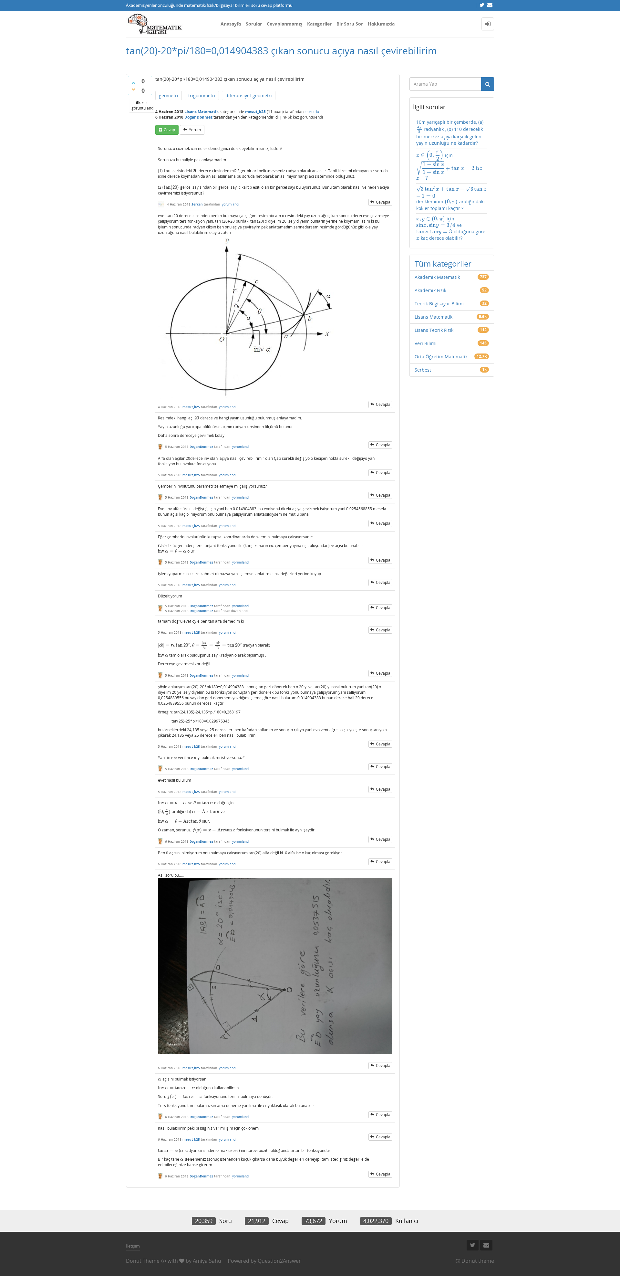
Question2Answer (279, 1260)
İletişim (133, 1246)
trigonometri (201, 95)
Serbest (423, 370)
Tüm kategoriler (443, 263)
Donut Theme (143, 1260)
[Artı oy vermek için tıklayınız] (133, 82)
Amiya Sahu (207, 1260)
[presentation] (167, 171)
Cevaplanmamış (284, 24)
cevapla (383, 202)
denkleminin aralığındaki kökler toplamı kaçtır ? (451, 198)
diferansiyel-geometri (248, 95)
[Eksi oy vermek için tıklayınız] (133, 89)
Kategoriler (319, 24)
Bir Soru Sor (349, 24)
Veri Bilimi (426, 343)
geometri (168, 95)
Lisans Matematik (201, 111)
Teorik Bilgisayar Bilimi (439, 304)
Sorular (254, 24)
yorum (195, 129)
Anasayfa (231, 24)
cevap (169, 129)
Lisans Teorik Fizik (434, 330)
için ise (449, 166)
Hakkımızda (381, 24)
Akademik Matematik (437, 277)
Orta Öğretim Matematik (441, 356)
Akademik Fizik (430, 290)
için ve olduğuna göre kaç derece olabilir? (450, 228)
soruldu (312, 111)
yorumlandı (230, 204)
